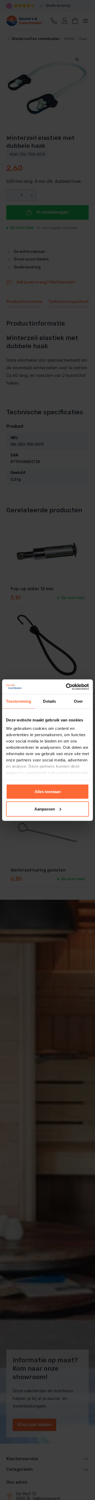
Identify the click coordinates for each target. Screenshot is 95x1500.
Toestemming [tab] (18, 701)
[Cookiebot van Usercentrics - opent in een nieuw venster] (67, 686)
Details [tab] (49, 701)
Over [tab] (78, 701)
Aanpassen (44, 808)
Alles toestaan (48, 791)
